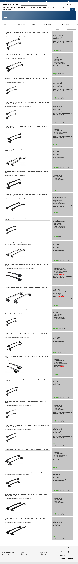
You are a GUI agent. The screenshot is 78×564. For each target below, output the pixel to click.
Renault (16, 21)
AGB (22, 553)
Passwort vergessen (44, 552)
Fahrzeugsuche (6, 7)
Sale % (73, 9)
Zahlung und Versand (25, 554)
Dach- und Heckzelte (7, 9)
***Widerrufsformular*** (45, 554)
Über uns (23, 556)
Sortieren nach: (63, 28)
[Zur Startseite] (10, 5)
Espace (20, 21)
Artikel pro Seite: (52, 28)
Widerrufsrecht (24, 551)
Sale (41, 553)
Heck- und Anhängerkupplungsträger (32, 7)
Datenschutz (23, 557)
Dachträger (13, 7)
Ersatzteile (61, 7)
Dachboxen (20, 7)
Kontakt (42, 551)
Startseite (4, 21)
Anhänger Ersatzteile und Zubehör (50, 7)
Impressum (23, 552)
